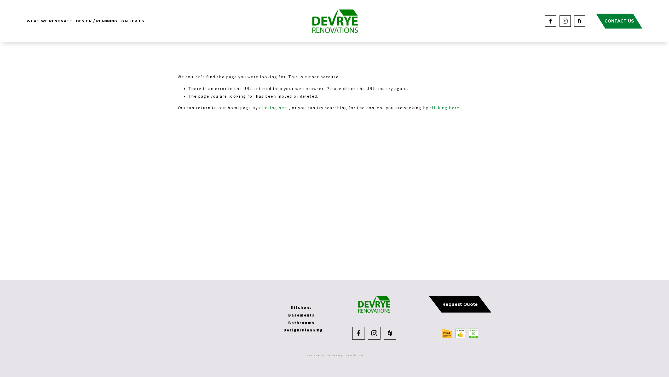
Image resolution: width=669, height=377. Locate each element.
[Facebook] (550, 21)
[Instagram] (565, 21)
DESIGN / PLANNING (96, 21)
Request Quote (460, 304)
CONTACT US (619, 21)
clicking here (274, 107)
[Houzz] (579, 21)
